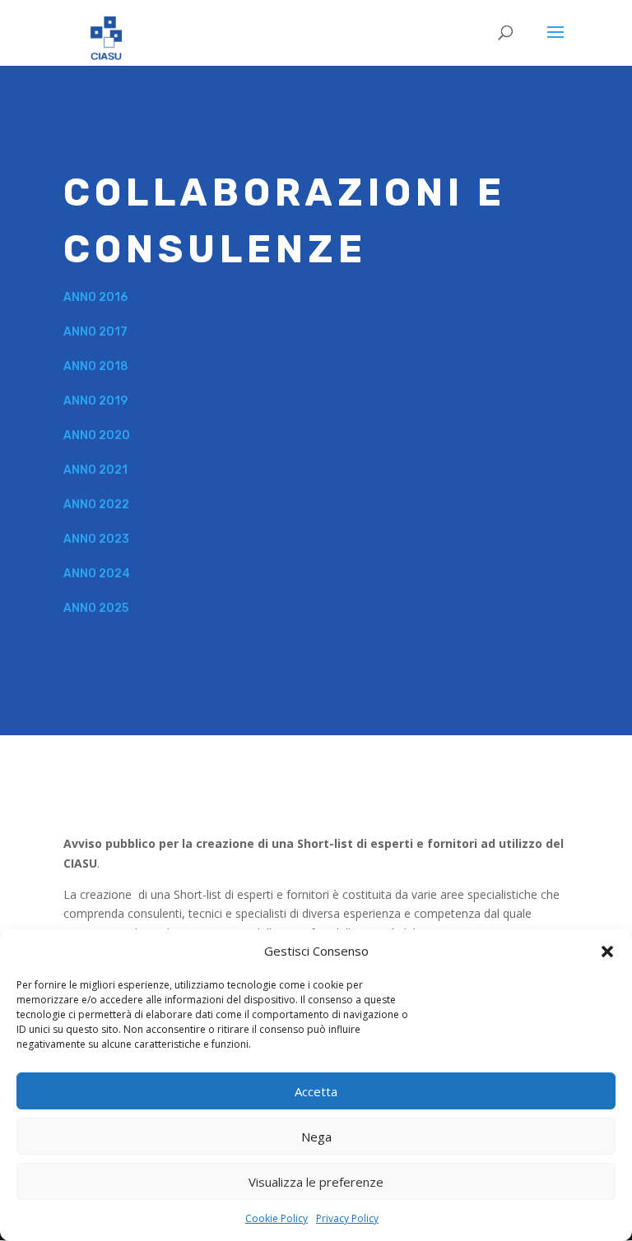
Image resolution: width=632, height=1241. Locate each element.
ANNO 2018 (95, 366)
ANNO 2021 (95, 470)
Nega (316, 1136)
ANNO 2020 (96, 435)
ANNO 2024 (96, 574)
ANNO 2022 (96, 505)
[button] (607, 951)
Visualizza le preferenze (316, 1182)
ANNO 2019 (95, 401)
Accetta (316, 1091)
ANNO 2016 (95, 297)
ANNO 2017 (95, 332)
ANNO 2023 (96, 539)
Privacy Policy (347, 1218)
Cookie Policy (276, 1218)
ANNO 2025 (95, 608)
